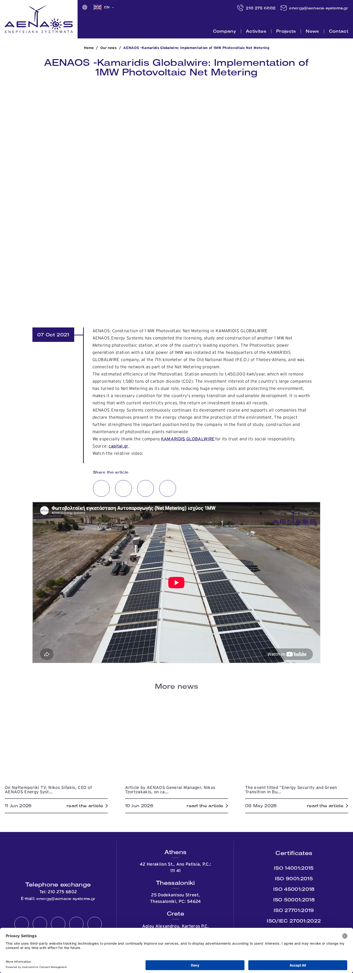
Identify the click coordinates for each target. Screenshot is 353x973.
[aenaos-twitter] (40, 924)
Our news (108, 48)
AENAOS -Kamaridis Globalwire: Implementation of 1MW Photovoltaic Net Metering (196, 48)
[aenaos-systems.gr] (39, 19)
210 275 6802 (260, 8)
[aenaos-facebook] (21, 924)
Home (89, 48)
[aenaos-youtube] (58, 924)
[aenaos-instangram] (94, 924)
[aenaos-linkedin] (76, 924)
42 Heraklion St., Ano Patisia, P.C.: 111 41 (175, 867)
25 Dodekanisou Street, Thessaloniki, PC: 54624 (175, 898)
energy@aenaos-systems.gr (318, 8)
